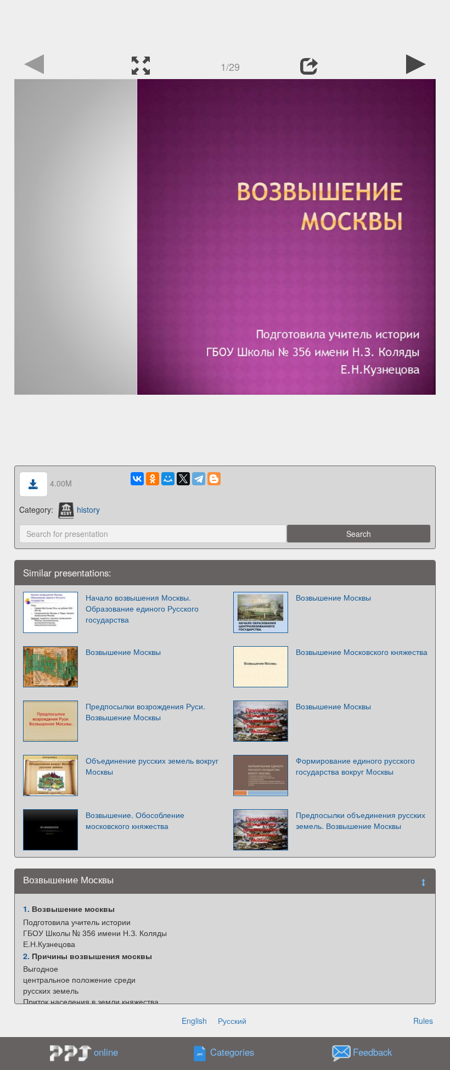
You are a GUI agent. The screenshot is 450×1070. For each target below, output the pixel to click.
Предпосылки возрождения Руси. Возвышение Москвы (145, 711)
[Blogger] (214, 478)
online (106, 1051)
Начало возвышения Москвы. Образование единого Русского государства (142, 608)
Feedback (372, 1052)
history (88, 509)
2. (26, 955)
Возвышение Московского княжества (362, 651)
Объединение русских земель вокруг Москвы (152, 766)
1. (26, 908)
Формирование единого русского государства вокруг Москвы (355, 766)
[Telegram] (198, 478)
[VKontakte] (137, 478)
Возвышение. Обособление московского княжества (135, 820)
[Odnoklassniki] (152, 478)
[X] (183, 478)
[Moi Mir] (168, 478)
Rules (423, 1020)
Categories (232, 1052)
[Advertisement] (225, 24)
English (194, 1020)
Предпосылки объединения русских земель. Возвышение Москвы (360, 820)
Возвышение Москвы (333, 597)
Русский (232, 1020)
